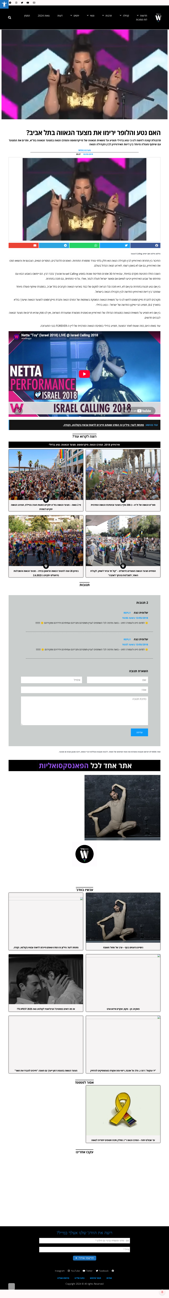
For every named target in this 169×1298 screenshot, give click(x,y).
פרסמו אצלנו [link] (63, 1278)
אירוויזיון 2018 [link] (112, 444)
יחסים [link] (76, 15)
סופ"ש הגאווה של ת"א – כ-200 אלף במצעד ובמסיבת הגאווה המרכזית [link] (123, 504)
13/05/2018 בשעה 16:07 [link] (135, 644)
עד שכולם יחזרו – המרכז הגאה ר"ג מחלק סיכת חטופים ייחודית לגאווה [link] (123, 1140)
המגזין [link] (27, 15)
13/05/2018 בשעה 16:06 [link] (135, 617)
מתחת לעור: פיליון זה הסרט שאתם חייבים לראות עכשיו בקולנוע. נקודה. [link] (45, 947)
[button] (10, 17)
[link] (4, 4)
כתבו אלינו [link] (79, 1278)
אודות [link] (109, 1278)
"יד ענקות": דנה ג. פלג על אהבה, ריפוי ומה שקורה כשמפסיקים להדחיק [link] (123, 1070)
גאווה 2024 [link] (44, 15)
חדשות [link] (143, 15)
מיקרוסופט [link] (82, 444)
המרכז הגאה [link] (96, 444)
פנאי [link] (92, 15)
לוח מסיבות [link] (141, 19)
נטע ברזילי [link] (54, 444)
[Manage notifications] (162, 1292)
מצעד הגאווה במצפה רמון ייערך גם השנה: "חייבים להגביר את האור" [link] (46, 1070)
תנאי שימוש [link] (95, 1278)
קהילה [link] (126, 15)
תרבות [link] (108, 15)
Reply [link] (127, 612)
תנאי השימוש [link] (122, 751)
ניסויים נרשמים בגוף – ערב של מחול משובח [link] (123, 947)
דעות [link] (60, 15)
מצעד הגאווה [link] (68, 444)
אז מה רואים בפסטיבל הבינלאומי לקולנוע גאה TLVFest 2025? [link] (46, 1008)
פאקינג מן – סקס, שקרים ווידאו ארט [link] (123, 1008)
